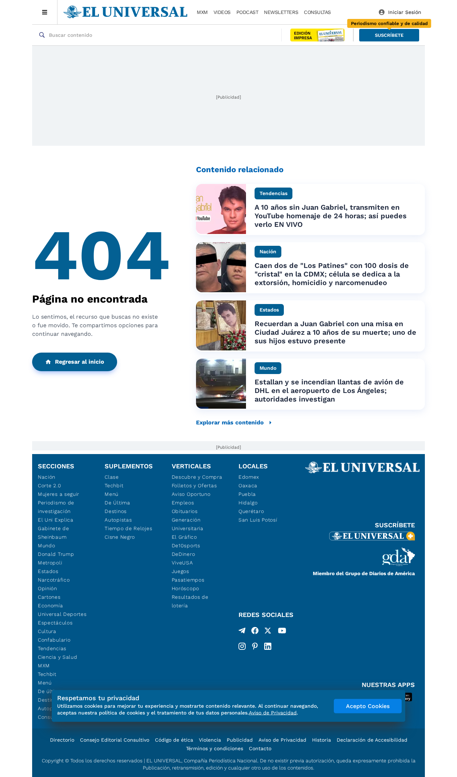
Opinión (47, 588)
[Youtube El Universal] (282, 632)
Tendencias (52, 648)
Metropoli (50, 563)
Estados (48, 571)
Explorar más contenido (230, 422)
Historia (321, 740)
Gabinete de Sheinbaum (53, 533)
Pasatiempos (188, 580)
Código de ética (174, 740)
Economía (50, 605)
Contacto (260, 748)
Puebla (247, 494)
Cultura (47, 631)
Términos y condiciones (214, 748)
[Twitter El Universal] (267, 632)
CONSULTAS (317, 12)
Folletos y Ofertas (194, 485)
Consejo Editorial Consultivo (114, 740)
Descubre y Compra (197, 477)
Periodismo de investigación (56, 507)
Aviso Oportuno (191, 494)
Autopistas (118, 520)
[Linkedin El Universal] (267, 646)
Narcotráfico (54, 580)
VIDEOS (222, 12)
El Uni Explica (56, 520)
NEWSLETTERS (281, 12)
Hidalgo (248, 502)
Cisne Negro (120, 537)
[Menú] (44, 12)
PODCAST (247, 12)
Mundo (46, 545)
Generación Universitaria (188, 524)
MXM (202, 12)
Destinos (116, 511)
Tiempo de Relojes (128, 528)
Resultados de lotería (190, 601)
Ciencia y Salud (57, 657)
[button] (389, 35)
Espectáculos (55, 623)
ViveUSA (182, 563)
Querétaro (251, 511)
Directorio (62, 740)
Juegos (180, 571)
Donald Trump (56, 554)
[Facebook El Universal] (254, 632)
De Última (117, 502)
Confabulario (54, 640)
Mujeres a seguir (58, 494)
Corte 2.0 (49, 485)
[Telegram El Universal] (242, 632)
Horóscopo (185, 588)
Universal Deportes (62, 614)
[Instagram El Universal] (242, 646)
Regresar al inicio (79, 361)
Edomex (248, 477)
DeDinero (183, 554)
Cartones (49, 597)
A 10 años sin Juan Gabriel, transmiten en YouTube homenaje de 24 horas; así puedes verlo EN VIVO (331, 216)
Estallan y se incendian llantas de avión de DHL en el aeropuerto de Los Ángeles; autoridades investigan (329, 390)
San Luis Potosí (257, 520)
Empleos (183, 502)
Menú (45, 683)
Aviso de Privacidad (282, 740)
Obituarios (185, 511)
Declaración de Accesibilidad (372, 740)
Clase (112, 477)
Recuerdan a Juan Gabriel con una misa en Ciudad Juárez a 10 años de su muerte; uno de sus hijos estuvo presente (335, 332)
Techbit (47, 674)
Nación (46, 477)
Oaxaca (247, 485)
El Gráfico (184, 537)
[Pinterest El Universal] (254, 646)
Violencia (210, 740)
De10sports (186, 545)
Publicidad (240, 740)
